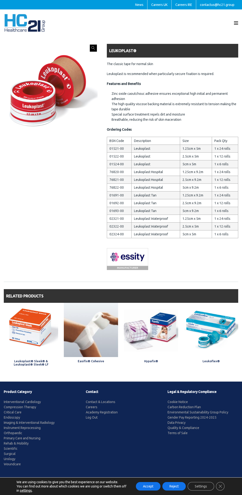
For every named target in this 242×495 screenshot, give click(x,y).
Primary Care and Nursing (22, 438)
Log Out (92, 417)
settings (26, 490)
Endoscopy (12, 417)
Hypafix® (151, 361)
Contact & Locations (100, 402)
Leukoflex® (211, 361)
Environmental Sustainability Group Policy (198, 412)
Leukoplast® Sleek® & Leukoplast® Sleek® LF (31, 362)
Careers (91, 407)
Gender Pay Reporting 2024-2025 (192, 417)
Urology (9, 459)
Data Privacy (177, 422)
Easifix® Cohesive (91, 361)
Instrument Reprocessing (22, 428)
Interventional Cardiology (22, 402)
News (139, 5)
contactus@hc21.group (217, 5)
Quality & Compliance (183, 428)
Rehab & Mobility (16, 443)
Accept (148, 486)
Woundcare (12, 464)
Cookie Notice (178, 402)
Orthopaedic (13, 433)
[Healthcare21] (25, 23)
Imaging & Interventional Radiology (29, 422)
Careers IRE (183, 5)
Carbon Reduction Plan (184, 407)
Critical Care (13, 412)
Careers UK (159, 5)
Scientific (10, 448)
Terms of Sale (178, 433)
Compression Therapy (20, 407)
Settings (201, 486)
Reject (174, 486)
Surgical (10, 454)
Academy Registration (102, 412)
